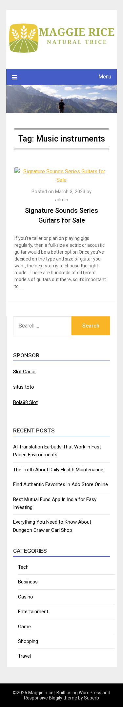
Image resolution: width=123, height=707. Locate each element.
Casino (25, 597)
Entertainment (33, 611)
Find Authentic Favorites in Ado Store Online (60, 484)
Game (24, 627)
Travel (24, 656)
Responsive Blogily (43, 697)
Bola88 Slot (25, 402)
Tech (23, 567)
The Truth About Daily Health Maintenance (58, 470)
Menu (104, 77)
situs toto (23, 387)
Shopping (28, 641)
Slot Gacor (24, 372)
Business (28, 582)
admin (61, 200)
